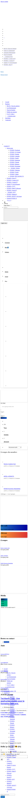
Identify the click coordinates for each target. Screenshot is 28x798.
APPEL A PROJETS (9, 476)
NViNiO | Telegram (15, 170)
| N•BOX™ (7, 693)
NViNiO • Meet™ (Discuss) (14, 188)
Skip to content (4, 1)
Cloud (6, 276)
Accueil (7, 102)
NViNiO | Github (14, 174)
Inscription (7, 118)
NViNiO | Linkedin (15, 156)
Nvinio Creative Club (10, 464)
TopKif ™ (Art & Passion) (13, 184)
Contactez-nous (11, 116)
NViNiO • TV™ (11, 186)
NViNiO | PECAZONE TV (17, 176)
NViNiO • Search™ (12, 190)
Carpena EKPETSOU (5, 654)
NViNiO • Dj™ (12, 192)
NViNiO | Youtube (14, 154)
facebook (6, 642)
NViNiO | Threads (14, 162)
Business (7, 104)
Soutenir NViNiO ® (12, 198)
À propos (7, 242)
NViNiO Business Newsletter (12, 489)
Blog (6, 247)
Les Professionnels (11, 108)
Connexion (8, 120)
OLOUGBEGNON (4, 662)
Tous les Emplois (11, 110)
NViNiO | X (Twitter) (15, 152)
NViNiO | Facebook (15, 150)
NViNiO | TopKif (14, 158)
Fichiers (7, 252)
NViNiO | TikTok (15, 168)
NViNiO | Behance (14, 164)
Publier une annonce (12, 112)
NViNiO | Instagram (15, 160)
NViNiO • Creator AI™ (13, 180)
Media (6, 272)
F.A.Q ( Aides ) (10, 114)
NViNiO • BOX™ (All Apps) (14, 196)
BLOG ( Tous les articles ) (13, 106)
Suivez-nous (10, 148)
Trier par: (6, 447)
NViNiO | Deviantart (15, 166)
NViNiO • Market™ (12, 194)
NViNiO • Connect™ (12, 182)
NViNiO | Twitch (14, 172)
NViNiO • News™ (11, 178)
